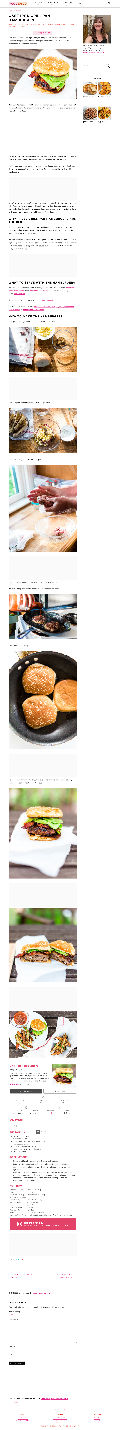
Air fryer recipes (60, 1417)
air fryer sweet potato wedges (46, 307)
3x (45, 1132)
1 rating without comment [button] (41, 1293)
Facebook (97, 1420)
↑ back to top (60, 1409)
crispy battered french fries (41, 291)
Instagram (97, 1417)
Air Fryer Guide (68, 4)
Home (11, 11)
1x (38, 1132)
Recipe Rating (14, 1312)
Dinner (18, 11)
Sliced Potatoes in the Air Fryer (104, 97)
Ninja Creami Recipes (53, 4)
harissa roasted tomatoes (33, 310)
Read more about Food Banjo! (93, 53)
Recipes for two (60, 1422)
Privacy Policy (23, 1419)
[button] (11, 1084)
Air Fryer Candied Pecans (88, 122)
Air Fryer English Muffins (88, 97)
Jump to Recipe (44, 33)
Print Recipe (27, 1091)
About (80, 4)
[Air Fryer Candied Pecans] (90, 119)
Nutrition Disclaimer (23, 1420)
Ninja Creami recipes (60, 1419)
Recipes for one (60, 1420)
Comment (13, 1320)
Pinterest (97, 1422)
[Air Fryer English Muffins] (90, 95)
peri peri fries (19, 294)
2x (41, 1132)
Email (11, 1355)
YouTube (97, 1419)
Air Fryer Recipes (38, 4)
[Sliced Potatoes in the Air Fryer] (104, 95)
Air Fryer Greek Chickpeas (102, 122)
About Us (23, 1417)
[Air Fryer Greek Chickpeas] (104, 119)
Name (12, 1347)
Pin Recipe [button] (61, 1091)
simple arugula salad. (49, 300)
